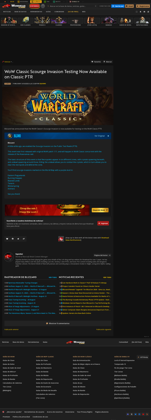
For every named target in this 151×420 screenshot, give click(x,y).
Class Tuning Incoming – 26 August (21, 300)
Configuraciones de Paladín (125, 387)
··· (64, 2)
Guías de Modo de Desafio (46, 390)
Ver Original (100, 136)
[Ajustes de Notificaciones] (140, 11)
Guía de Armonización (81, 360)
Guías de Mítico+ (9, 372)
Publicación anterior (11, 329)
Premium (6, 417)
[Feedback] (144, 11)
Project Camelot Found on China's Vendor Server (81, 286)
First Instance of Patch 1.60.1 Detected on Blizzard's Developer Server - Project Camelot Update (86, 306)
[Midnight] (7, 390)
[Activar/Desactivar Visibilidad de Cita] (108, 136)
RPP (42, 6)
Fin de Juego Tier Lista (123, 368)
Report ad (146, 336)
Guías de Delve (8, 364)
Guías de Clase (8, 360)
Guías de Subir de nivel (12, 368)
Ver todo (53, 277)
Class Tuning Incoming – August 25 (21, 303)
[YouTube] (143, 414)
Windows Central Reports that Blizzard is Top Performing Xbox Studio (86, 303)
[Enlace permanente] (24, 239)
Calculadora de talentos (12, 383)
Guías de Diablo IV (121, 357)
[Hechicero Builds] (121, 394)
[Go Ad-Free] (73, 12)
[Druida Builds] (120, 379)
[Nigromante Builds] (122, 383)
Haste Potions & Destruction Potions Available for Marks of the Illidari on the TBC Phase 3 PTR (86, 296)
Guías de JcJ (77, 383)
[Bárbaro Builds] (120, 375)
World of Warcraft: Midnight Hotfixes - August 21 (27, 296)
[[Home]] (14, 6)
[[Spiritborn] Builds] (122, 398)
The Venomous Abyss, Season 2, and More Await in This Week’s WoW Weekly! (32, 313)
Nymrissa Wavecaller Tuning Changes (22, 283)
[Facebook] (12, 239)
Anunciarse (69, 412)
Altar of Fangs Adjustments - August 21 (23, 310)
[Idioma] (148, 11)
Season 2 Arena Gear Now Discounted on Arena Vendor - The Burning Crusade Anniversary (86, 293)
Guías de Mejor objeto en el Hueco (86, 364)
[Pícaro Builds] (120, 390)
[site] (61, 239)
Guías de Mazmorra (44, 368)
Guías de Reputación (44, 379)
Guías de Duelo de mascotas (47, 383)
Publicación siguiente (103, 329)
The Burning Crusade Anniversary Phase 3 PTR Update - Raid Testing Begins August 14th (86, 300)
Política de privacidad (21, 417)
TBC (48, 2)
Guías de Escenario (43, 387)
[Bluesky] (7, 239)
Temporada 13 (120, 364)
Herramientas (33, 342)
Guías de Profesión (10, 375)
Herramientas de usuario (34, 412)
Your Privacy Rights (84, 412)
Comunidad (59, 12)
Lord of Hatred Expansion (124, 360)
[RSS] (147, 414)
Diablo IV (75, 2)
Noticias (7, 12)
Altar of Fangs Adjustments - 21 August (23, 306)
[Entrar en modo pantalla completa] (136, 11)
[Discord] (127, 414)
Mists (58, 2)
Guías (48, 12)
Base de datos (20, 12)
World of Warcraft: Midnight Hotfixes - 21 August (27, 290)
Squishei (43, 84)
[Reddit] (18, 239)
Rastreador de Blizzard (20, 277)
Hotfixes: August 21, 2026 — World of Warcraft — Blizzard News (32, 286)
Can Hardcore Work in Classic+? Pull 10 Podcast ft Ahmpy (84, 283)
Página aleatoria (101, 412)
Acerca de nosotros (55, 412)
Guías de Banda (9, 379)
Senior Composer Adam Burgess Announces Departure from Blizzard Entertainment (86, 310)
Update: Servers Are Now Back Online (76, 313)
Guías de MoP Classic (45, 357)
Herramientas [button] (36, 12)
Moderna (24, 2)
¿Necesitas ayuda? (14, 412)
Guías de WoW (9, 357)
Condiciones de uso (40, 417)
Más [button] (83, 12)
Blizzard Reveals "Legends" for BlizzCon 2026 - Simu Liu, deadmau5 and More (86, 290)
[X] (131, 414)
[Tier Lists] (40, 398)
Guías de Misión (42, 375)
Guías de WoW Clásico (82, 357)
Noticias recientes (71, 277)
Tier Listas (7, 387)
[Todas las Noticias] (5, 1)
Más (147, 342)
